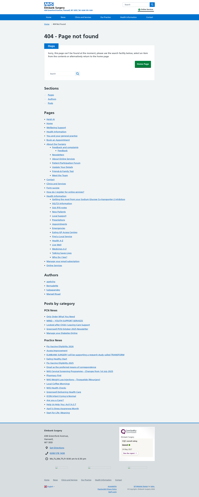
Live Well (56, 244)
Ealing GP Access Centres (64, 232)
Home (48, 17)
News (63, 17)
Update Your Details (62, 167)
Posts (50, 103)
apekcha (51, 281)
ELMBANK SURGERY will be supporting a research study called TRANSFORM (85, 354)
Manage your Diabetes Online (62, 333)
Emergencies (58, 228)
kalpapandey (53, 290)
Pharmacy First (54, 375)
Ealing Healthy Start (57, 359)
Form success (53, 188)
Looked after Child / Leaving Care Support (68, 325)
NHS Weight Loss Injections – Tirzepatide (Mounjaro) (73, 379)
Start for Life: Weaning (58, 412)
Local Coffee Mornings (58, 383)
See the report (129, 453)
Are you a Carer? (55, 400)
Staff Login (112, 492)
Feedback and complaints (65, 147)
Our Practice (105, 17)
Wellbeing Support (56, 127)
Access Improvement (57, 350)
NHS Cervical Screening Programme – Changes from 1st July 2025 (80, 371)
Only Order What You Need (61, 316)
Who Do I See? (59, 257)
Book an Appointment (58, 140)
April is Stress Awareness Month (63, 408)
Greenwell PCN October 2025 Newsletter (67, 329)
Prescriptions (58, 220)
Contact (149, 17)
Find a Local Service (62, 236)
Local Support (59, 216)
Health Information (128, 17)
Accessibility (112, 486)
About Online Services (63, 159)
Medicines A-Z (59, 249)
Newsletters (58, 154)
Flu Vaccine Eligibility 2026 (60, 346)
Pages (51, 95)
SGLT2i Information (62, 203)
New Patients (59, 211)
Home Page (143, 64)
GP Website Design (141, 486)
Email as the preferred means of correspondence (71, 367)
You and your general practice (62, 136)
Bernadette (52, 285)
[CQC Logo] (128, 433)
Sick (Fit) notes (59, 207)
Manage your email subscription (63, 261)
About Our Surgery (56, 144)
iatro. (153, 486)
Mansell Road (53, 294)
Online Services (54, 265)
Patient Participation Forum (66, 163)
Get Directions (57, 448)
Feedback (63, 150)
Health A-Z (57, 240)
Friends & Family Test (63, 171)
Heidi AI (51, 119)
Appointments (59, 224)
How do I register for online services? (65, 192)
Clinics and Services (83, 17)
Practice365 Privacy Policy (107, 489)
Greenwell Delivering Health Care (64, 392)
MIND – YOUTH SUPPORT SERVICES (65, 320)
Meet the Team (60, 175)
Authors (52, 99)
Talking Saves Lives (62, 253)
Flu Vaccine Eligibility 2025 (60, 363)
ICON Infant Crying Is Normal (61, 396)
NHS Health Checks (56, 388)
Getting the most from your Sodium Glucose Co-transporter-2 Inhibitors (88, 199)
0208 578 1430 (57, 453)
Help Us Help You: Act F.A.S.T (61, 404)
